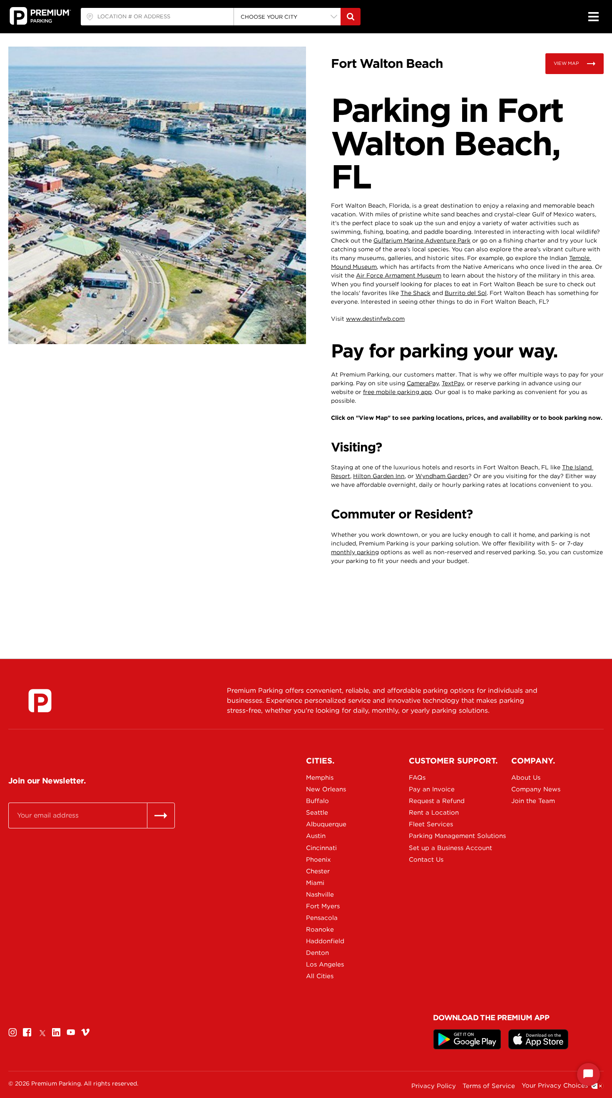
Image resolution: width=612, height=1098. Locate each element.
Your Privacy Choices (555, 1085)
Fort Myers (323, 906)
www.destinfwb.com (375, 318)
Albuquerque (326, 824)
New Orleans (326, 789)
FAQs (417, 777)
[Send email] (161, 815)
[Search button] (351, 16)
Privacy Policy (433, 1086)
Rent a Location (434, 812)
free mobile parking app (397, 392)
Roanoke (320, 929)
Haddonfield (325, 941)
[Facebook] (27, 1032)
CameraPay (423, 383)
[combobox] (157, 16)
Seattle (317, 812)
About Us (525, 777)
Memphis (319, 777)
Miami (315, 883)
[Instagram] (12, 1032)
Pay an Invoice (432, 789)
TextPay (453, 383)
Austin (316, 836)
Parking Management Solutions (438, 836)
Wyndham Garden (441, 476)
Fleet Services (431, 824)
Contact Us (426, 859)
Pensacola (322, 918)
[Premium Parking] (40, 700)
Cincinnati (321, 848)
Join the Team (533, 801)
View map (566, 63)
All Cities (319, 976)
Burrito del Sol (466, 293)
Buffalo (317, 801)
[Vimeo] (85, 1032)
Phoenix (318, 859)
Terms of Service (489, 1086)
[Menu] (593, 16)
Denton (317, 953)
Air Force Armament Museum (398, 275)
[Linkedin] (56, 1032)
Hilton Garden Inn (379, 476)
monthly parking (355, 552)
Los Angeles (325, 964)
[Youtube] (71, 1032)
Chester (318, 871)
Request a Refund (437, 801)
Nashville (320, 894)
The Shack (415, 293)
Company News (535, 789)
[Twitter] (41, 1032)
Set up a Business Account (438, 848)
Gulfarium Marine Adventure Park (421, 240)
